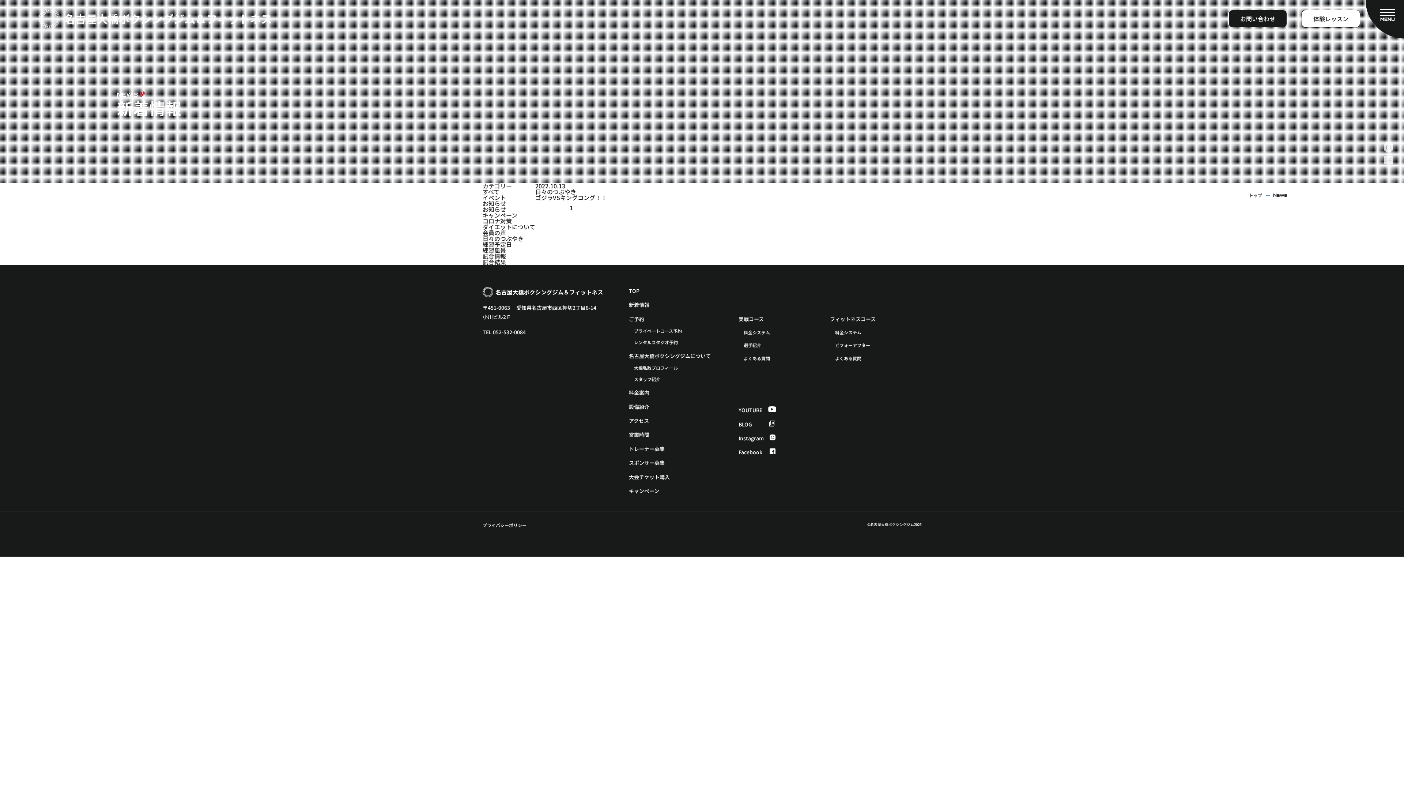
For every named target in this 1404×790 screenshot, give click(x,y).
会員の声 (494, 233)
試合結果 (494, 262)
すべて (491, 192)
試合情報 (494, 256)
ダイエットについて (509, 227)
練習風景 (494, 250)
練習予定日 (497, 244)
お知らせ (494, 203)
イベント (494, 197)
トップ (1255, 195)
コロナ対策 (497, 221)
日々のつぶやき (503, 238)
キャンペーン (500, 215)
